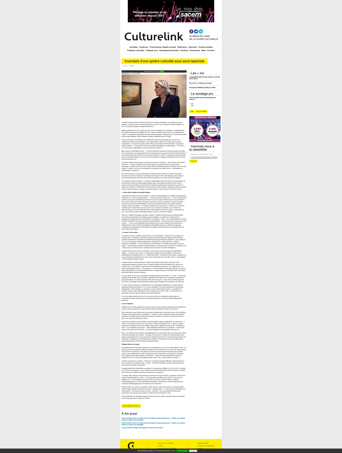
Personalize (193, 450)
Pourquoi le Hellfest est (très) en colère (202, 87)
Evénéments (195, 50)
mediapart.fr (136, 406)
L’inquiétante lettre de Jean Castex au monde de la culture (204, 77)
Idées (203, 50)
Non (192, 105)
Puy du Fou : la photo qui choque (200, 83)
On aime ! (211, 50)
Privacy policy (202, 450)
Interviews (193, 47)
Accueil (125, 65)
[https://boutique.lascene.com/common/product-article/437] (204, 129)
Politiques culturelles (135, 50)
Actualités (133, 47)
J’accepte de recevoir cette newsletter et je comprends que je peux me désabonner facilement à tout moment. (204, 158)
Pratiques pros (152, 50)
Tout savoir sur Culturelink (165, 443)
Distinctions (182, 47)
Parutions (184, 50)
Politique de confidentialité (205, 446)
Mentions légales (202, 443)
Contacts (160, 446)
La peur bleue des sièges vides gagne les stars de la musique (142, 428)
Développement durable (169, 50)
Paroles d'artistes (205, 47)
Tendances (143, 47)
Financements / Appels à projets (163, 47)
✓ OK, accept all (182, 450)
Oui (192, 104)
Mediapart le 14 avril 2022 (131, 73)
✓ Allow (161, 71)
